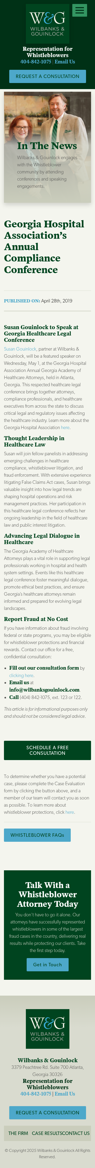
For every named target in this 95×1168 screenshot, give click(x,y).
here (65, 427)
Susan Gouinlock (20, 349)
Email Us (65, 62)
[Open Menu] (79, 10)
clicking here (21, 675)
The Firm (18, 1133)
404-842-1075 (35, 62)
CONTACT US (76, 1133)
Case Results (47, 1133)
